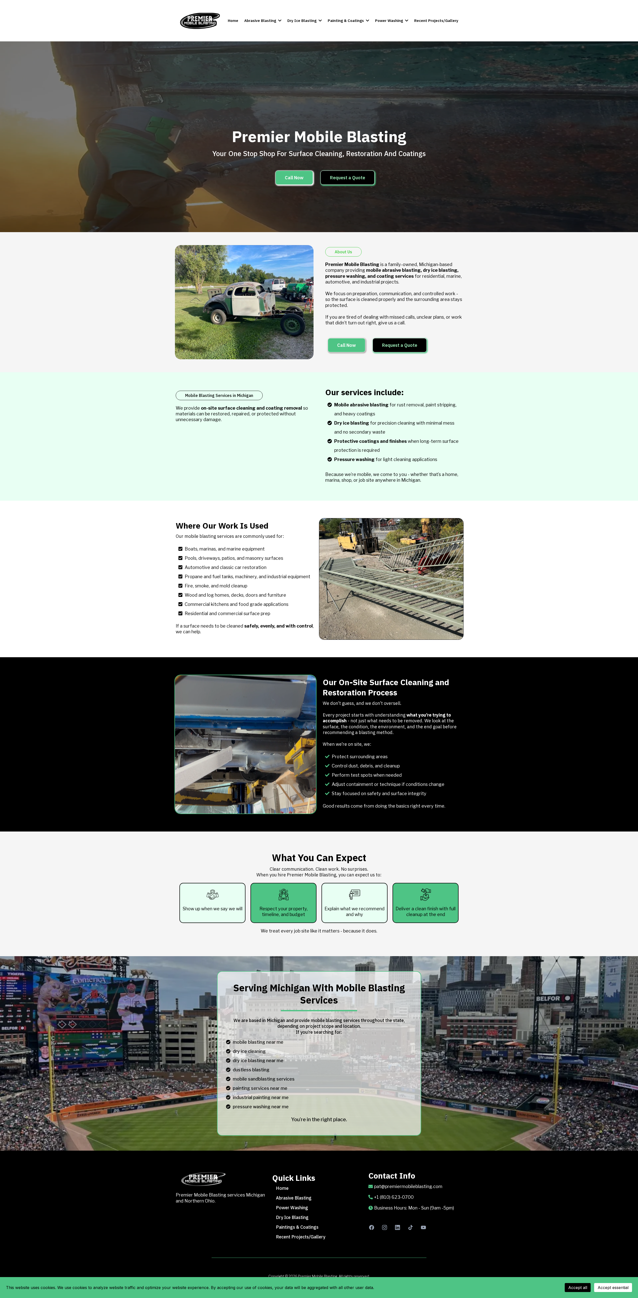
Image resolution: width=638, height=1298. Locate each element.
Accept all (577, 1287)
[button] (279, 20)
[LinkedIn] (397, 1227)
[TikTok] (410, 1227)
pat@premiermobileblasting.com (408, 1186)
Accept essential (613, 1287)
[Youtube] (423, 1227)
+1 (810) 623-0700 (394, 1197)
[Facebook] (371, 1227)
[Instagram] (384, 1227)
